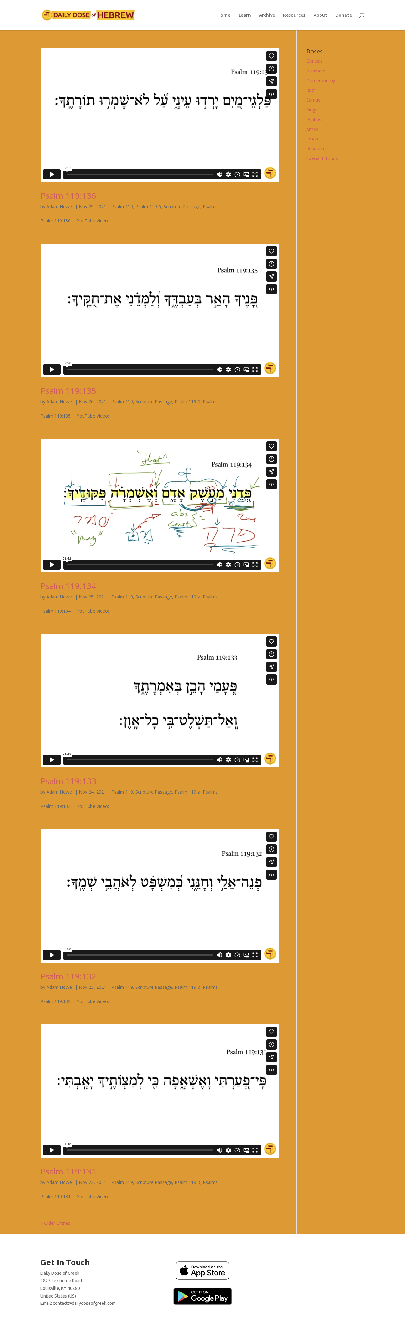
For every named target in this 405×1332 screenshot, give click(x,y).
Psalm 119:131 (68, 1171)
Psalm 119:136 (68, 195)
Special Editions (322, 158)
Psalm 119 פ (148, 206)
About (320, 15)
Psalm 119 (122, 206)
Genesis (314, 61)
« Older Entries (55, 1223)
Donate (343, 15)
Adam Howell (60, 206)
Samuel (313, 100)
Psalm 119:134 (68, 586)
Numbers (315, 71)
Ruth (311, 90)
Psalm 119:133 (68, 781)
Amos (312, 129)
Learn (245, 15)
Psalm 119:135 (68, 390)
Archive (267, 15)
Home (223, 15)
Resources (294, 15)
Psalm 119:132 (68, 976)
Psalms (210, 206)
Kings (311, 110)
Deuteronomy (320, 80)
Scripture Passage (182, 206)
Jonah (312, 139)
